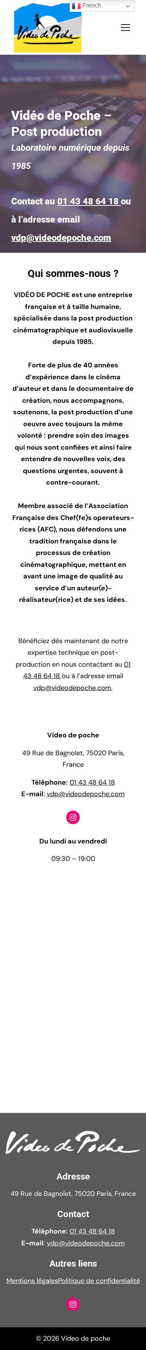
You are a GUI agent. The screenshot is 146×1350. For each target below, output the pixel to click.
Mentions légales (32, 1280)
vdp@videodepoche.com (61, 237)
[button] (125, 27)
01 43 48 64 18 (89, 201)
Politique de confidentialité (99, 1280)
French (91, 5)
